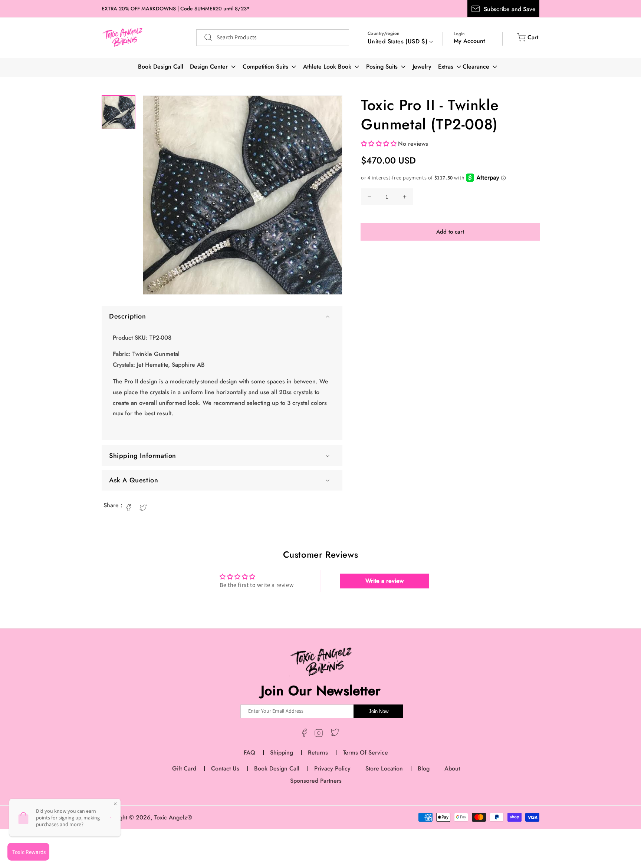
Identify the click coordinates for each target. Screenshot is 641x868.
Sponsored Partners (316, 780)
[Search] (204, 37)
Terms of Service (365, 752)
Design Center (209, 66)
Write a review (384, 581)
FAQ (249, 752)
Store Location (384, 768)
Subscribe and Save (510, 9)
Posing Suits (382, 66)
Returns (318, 752)
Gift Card (184, 768)
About (452, 768)
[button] (222, 316)
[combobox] (272, 37)
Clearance (476, 66)
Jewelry (421, 66)
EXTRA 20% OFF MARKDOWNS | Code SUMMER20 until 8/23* (176, 8)
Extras (445, 66)
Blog (424, 768)
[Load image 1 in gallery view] (118, 112)
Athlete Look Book (327, 66)
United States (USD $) (397, 41)
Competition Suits (265, 66)
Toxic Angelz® (173, 817)
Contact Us (225, 768)
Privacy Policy (332, 768)
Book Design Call (160, 66)
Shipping (281, 752)
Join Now (378, 711)
